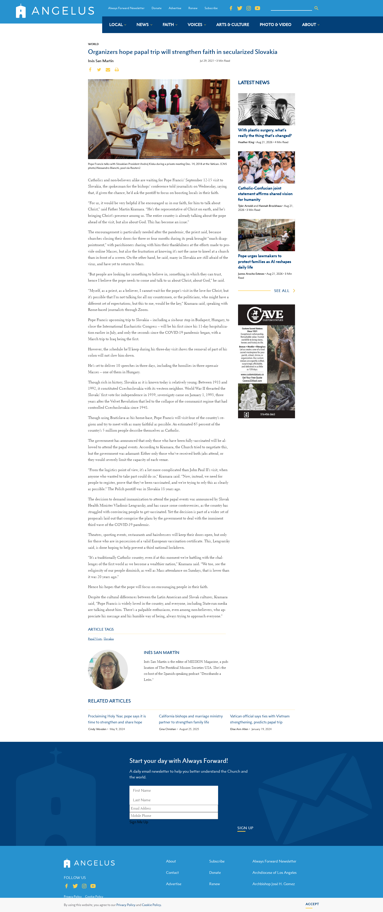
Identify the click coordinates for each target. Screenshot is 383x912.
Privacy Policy (125, 905)
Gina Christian (167, 729)
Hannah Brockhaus (270, 205)
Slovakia (109, 639)
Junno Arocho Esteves (251, 273)
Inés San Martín (101, 61)
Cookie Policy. (152, 905)
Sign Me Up (138, 822)
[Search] (316, 8)
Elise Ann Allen (239, 729)
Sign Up (245, 828)
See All (282, 290)
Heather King (246, 142)
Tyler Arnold (245, 205)
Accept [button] (312, 904)
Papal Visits (95, 639)
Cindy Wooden (97, 729)
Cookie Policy (94, 896)
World (93, 44)
